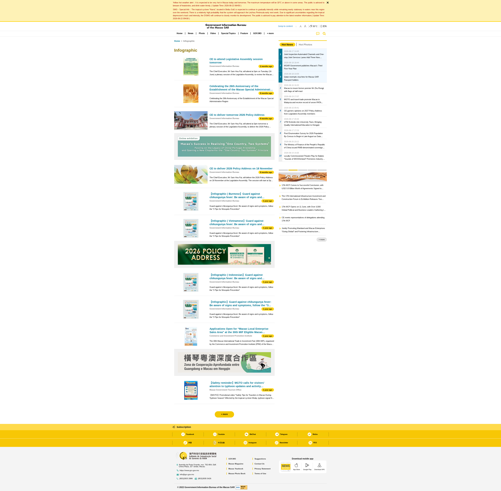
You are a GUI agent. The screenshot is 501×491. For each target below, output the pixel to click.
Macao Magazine (235, 464)
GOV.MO (232, 459)
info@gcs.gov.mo (187, 474)
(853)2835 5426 (204, 479)
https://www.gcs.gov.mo (189, 470)
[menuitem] (190, 33)
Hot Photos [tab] (305, 44)
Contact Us (259, 464)
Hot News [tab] (287, 44)
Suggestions (260, 459)
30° (315, 26)
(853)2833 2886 (186, 479)
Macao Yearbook (235, 469)
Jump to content (285, 26)
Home (177, 41)
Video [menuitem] (213, 33)
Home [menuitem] (180, 33)
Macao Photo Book (236, 473)
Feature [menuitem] (244, 33)
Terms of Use (260, 473)
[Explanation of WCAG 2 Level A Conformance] (241, 487)
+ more (322, 239)
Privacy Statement (263, 469)
